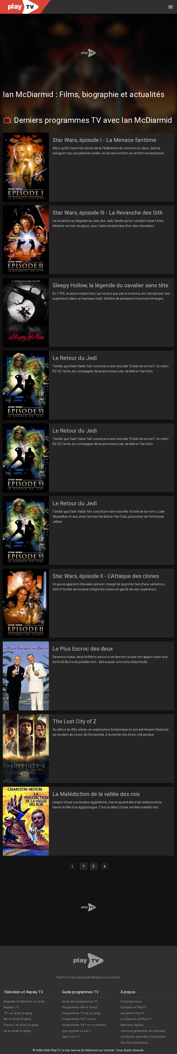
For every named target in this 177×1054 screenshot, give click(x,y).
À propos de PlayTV (134, 1007)
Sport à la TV (71, 1036)
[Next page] (104, 866)
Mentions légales (132, 1025)
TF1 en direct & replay (18, 1013)
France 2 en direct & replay (21, 1025)
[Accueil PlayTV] (88, 961)
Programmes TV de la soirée (81, 1013)
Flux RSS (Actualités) (134, 1042)
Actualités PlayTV (133, 1013)
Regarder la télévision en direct (24, 1001)
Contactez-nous (131, 1001)
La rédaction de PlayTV (136, 1019)
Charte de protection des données (143, 1031)
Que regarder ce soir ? (76, 1031)
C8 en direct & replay (17, 1031)
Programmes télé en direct (79, 1007)
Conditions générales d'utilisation (143, 1036)
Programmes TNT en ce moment (84, 1025)
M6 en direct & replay (17, 1019)
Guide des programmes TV (80, 1001)
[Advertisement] (88, 53)
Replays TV (11, 1007)
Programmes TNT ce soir (79, 1019)
